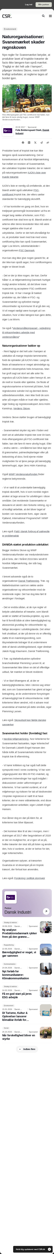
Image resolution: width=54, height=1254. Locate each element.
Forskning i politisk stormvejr (29, 878)
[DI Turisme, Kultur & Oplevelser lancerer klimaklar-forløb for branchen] (27, 1013)
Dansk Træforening (28, 581)
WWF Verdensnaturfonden (23, 474)
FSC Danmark (26, 250)
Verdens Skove (21, 408)
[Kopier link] (48, 143)
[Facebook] (23, 142)
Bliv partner (43, 4)
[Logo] (7, 16)
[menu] (50, 16)
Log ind (28, 4)
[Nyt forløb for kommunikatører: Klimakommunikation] (27, 971)
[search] (43, 16)
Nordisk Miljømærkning (16, 739)
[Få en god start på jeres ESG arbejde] (27, 992)
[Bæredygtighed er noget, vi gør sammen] (27, 951)
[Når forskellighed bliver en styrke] (27, 1034)
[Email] (41, 142)
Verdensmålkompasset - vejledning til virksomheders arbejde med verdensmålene (26, 332)
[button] (46, 911)
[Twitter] (35, 142)
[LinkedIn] (29, 142)
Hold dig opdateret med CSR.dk (31, 1249)
